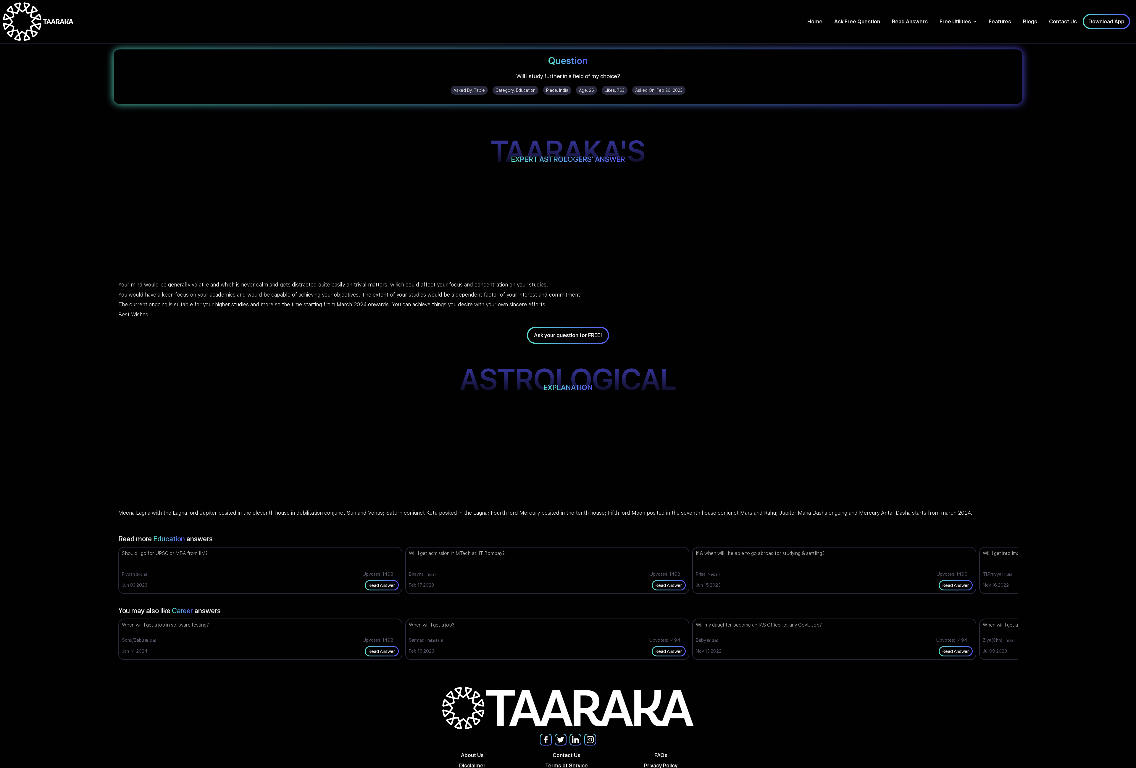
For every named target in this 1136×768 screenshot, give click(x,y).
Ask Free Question (857, 21)
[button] (958, 21)
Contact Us (1063, 21)
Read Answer (382, 585)
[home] (38, 21)
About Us (472, 755)
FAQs (660, 755)
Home (814, 21)
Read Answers (910, 21)
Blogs (1030, 21)
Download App (1106, 21)
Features (1000, 21)
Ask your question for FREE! (568, 335)
